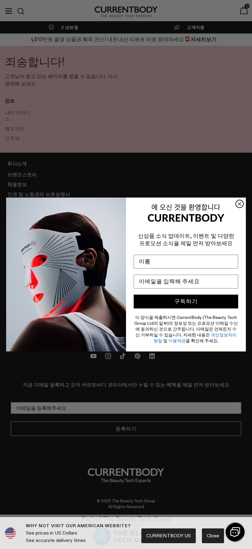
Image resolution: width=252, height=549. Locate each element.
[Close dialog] (239, 204)
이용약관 (177, 340)
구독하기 (186, 301)
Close (213, 536)
